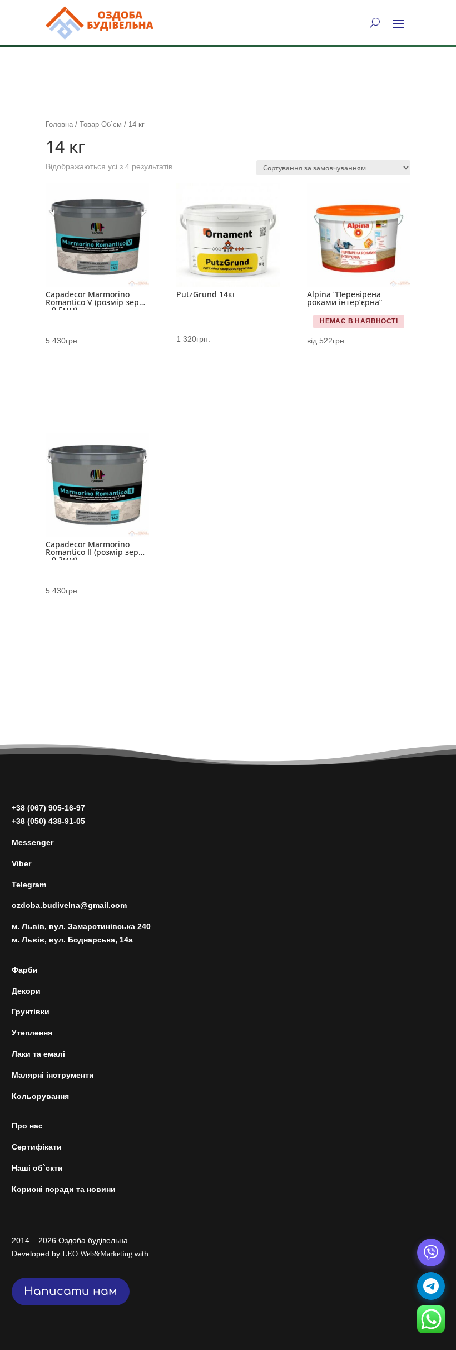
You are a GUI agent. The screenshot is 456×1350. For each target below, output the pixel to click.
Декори (26, 990)
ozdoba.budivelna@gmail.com (69, 905)
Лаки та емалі (38, 1053)
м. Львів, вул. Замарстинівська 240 (81, 926)
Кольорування (40, 1096)
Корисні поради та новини (64, 1189)
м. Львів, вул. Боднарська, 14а (72, 939)
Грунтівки (30, 1011)
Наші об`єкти (37, 1168)
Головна (59, 124)
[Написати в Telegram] (431, 1286)
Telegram (29, 884)
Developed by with (80, 1253)
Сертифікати (37, 1146)
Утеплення (32, 1032)
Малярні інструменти (53, 1075)
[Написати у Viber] (431, 1252)
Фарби (25, 969)
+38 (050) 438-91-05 (48, 821)
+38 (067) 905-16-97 (48, 807)
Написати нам (70, 1291)
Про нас (27, 1125)
